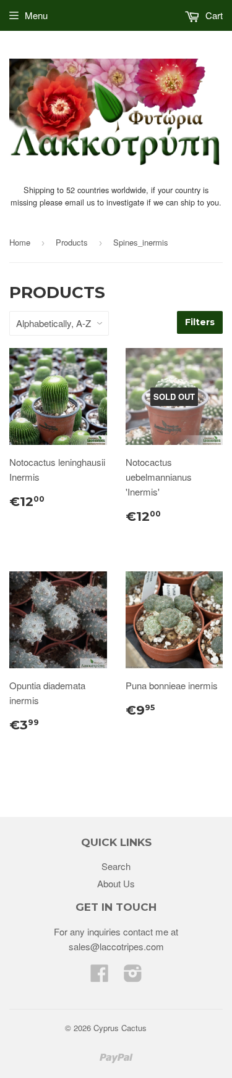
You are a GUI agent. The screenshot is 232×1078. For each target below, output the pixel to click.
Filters (200, 322)
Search (116, 866)
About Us (116, 883)
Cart (213, 15)
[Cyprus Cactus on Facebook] (99, 976)
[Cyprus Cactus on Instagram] (133, 976)
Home (19, 242)
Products (72, 242)
